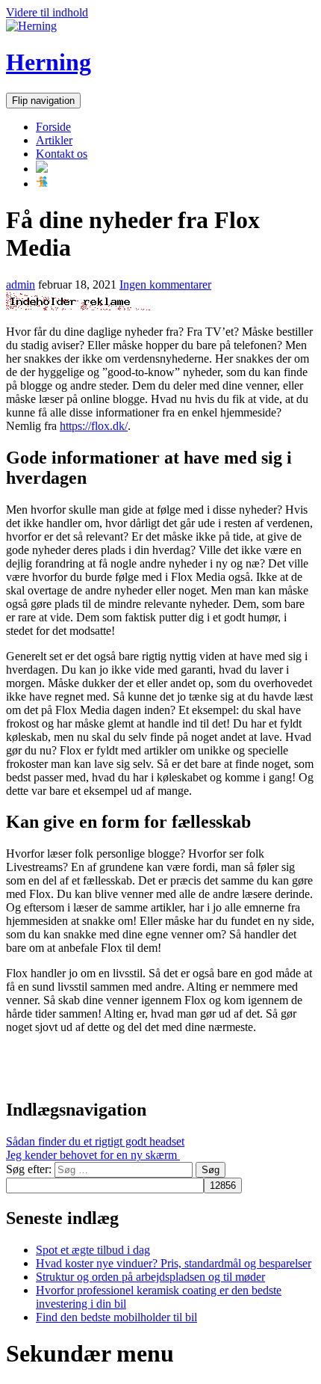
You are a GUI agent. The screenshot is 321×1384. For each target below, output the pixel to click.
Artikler (54, 140)
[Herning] (31, 25)
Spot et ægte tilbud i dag (93, 1249)
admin (20, 284)
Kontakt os (61, 153)
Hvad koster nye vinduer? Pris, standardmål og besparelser (173, 1263)
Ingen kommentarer (165, 284)
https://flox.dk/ (94, 425)
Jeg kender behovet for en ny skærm (93, 1154)
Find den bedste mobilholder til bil (116, 1317)
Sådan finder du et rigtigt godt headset (95, 1141)
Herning (48, 62)
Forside (53, 126)
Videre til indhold (47, 12)
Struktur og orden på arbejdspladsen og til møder (150, 1276)
